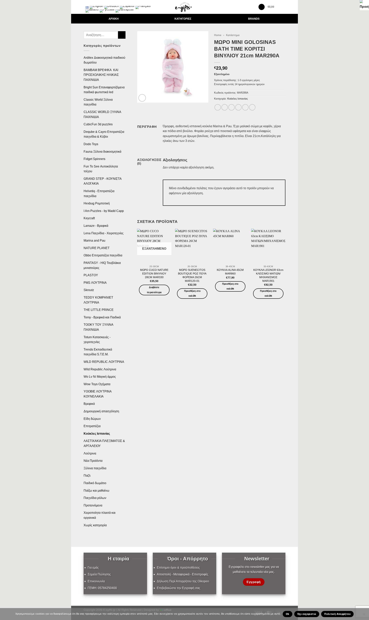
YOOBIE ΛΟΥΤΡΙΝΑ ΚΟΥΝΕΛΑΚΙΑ (97, 394)
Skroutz (89, 290)
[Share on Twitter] (224, 107)
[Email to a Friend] (231, 107)
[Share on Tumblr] (252, 107)
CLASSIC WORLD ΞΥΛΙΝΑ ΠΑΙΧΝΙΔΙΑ (102, 114)
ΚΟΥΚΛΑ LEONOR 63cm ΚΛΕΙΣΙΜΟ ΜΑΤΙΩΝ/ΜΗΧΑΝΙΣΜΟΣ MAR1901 (268, 275)
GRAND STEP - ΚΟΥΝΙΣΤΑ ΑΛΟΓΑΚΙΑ (102, 181)
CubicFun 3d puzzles (98, 124)
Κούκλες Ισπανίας (97, 433)
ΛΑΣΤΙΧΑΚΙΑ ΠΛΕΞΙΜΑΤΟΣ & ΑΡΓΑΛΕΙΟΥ (104, 443)
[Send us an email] (101, 3)
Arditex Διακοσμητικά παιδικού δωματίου (104, 60)
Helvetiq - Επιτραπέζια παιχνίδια (99, 193)
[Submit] (121, 35)
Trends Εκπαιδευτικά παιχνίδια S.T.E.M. (98, 352)
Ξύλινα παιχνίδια (95, 468)
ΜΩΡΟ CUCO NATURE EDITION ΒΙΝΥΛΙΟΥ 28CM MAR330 (154, 273)
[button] (273, 7)
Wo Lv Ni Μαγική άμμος (100, 376)
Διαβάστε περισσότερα (154, 289)
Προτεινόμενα (93, 505)
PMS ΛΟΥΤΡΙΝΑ (95, 282)
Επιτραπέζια (92, 426)
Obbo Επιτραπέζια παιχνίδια (103, 255)
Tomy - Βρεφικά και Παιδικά (102, 317)
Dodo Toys (91, 144)
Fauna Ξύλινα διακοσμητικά (102, 151)
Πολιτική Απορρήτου (337, 613)
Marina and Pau (94, 240)
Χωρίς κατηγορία (95, 525)
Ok (287, 613)
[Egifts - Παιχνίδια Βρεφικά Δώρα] (184, 7)
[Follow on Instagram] (91, 3)
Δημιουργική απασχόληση (101, 411)
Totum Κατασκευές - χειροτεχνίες (97, 340)
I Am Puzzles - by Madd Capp (104, 211)
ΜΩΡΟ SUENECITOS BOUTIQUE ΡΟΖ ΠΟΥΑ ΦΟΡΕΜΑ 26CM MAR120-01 (192, 275)
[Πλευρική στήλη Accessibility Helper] (364, 4)
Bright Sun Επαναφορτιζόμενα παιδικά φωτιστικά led (104, 90)
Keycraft (89, 218)
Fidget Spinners (94, 159)
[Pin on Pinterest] (238, 107)
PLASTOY (91, 275)
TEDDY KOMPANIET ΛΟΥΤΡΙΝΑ (98, 300)
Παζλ (87, 475)
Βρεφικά (89, 403)
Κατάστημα (232, 35)
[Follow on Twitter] (96, 3)
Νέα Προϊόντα (93, 460)
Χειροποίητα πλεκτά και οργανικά (100, 515)
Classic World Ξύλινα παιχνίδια (98, 102)
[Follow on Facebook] (86, 3)
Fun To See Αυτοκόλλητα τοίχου (101, 169)
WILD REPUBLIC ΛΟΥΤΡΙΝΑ (104, 361)
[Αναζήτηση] (261, 7)
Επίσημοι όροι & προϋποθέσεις (178, 567)
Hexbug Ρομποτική (97, 203)
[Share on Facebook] (217, 107)
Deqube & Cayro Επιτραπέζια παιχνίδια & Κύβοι (104, 134)
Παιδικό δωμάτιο (95, 483)
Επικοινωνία (96, 581)
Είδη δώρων (92, 418)
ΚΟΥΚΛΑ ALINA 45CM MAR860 (230, 271)
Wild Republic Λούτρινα (100, 369)
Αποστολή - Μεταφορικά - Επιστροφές (182, 574)
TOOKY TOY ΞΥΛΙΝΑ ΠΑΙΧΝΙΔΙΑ (98, 327)
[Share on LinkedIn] (245, 107)
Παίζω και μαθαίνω (96, 490)
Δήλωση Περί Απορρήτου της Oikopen (183, 581)
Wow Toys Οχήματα (97, 384)
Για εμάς (93, 567)
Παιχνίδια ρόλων (95, 498)
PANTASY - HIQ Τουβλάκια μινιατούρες (102, 265)
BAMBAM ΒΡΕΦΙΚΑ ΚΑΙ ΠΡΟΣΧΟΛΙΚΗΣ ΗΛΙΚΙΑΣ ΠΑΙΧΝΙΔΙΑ (101, 74)
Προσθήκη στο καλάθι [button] (192, 293)
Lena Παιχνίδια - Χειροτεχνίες (104, 233)
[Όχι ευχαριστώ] (364, 615)
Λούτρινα (90, 453)
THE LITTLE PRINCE (99, 309)
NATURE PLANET (97, 248)
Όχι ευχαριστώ (306, 613)
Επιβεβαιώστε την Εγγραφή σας (178, 588)
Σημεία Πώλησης (99, 574)
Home (217, 35)
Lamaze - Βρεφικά (96, 225)
